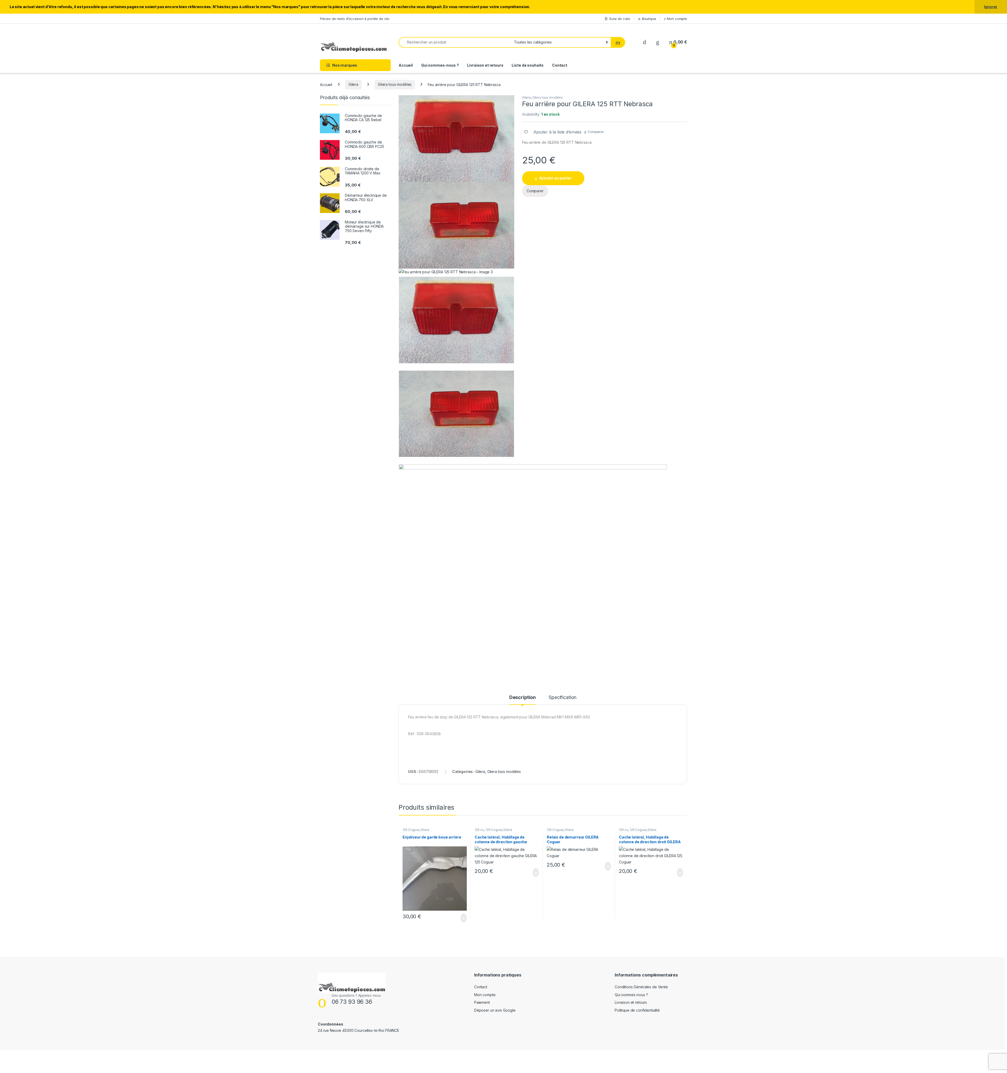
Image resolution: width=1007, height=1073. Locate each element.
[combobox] (455, 42)
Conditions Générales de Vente (641, 987)
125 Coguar (411, 830)
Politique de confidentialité (637, 1010)
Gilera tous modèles (394, 84)
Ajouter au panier (555, 178)
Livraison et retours (485, 65)
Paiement (482, 1002)
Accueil (406, 65)
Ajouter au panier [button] (461, 918)
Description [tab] (522, 697)
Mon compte (677, 19)
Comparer (596, 132)
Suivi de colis (619, 19)
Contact (559, 65)
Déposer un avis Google (495, 1010)
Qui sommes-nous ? (440, 65)
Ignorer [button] (990, 6)
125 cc (479, 830)
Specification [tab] (562, 697)
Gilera (353, 84)
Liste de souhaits (528, 65)
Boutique (649, 19)
